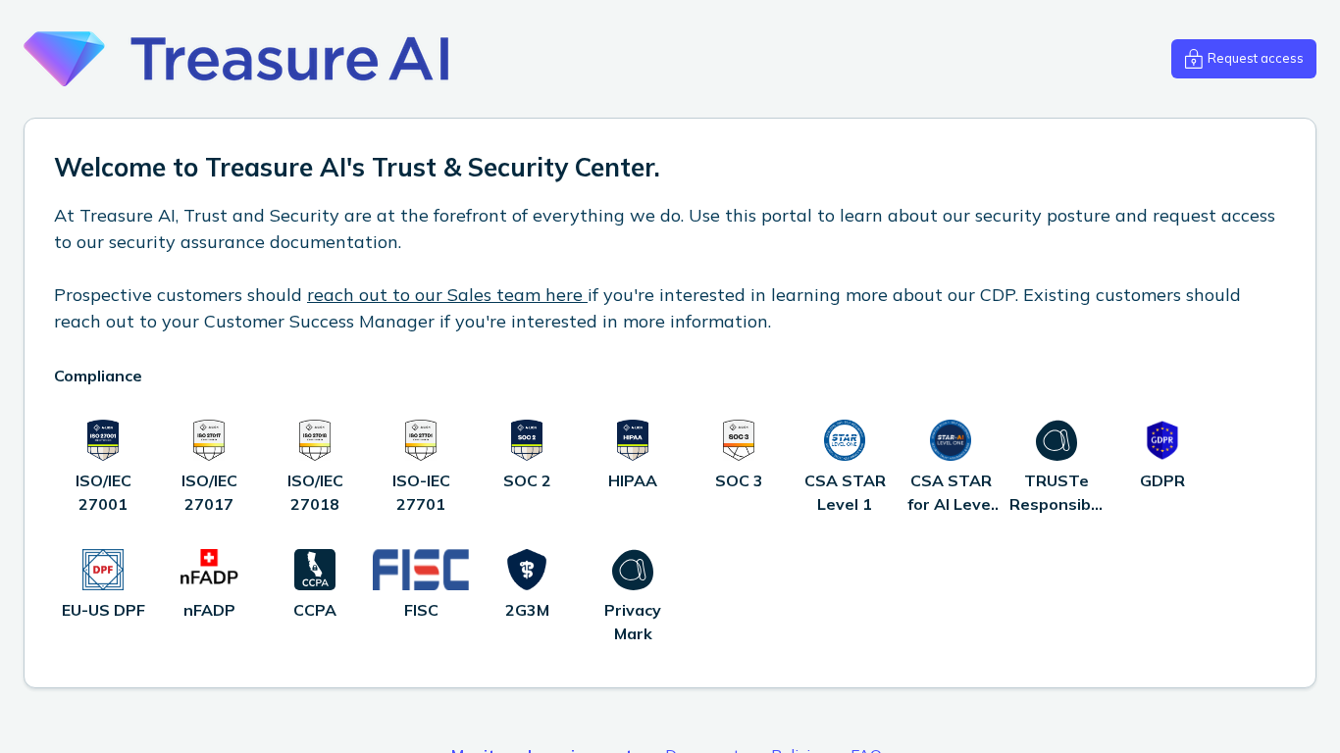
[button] (1243, 58)
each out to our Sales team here (451, 294)
